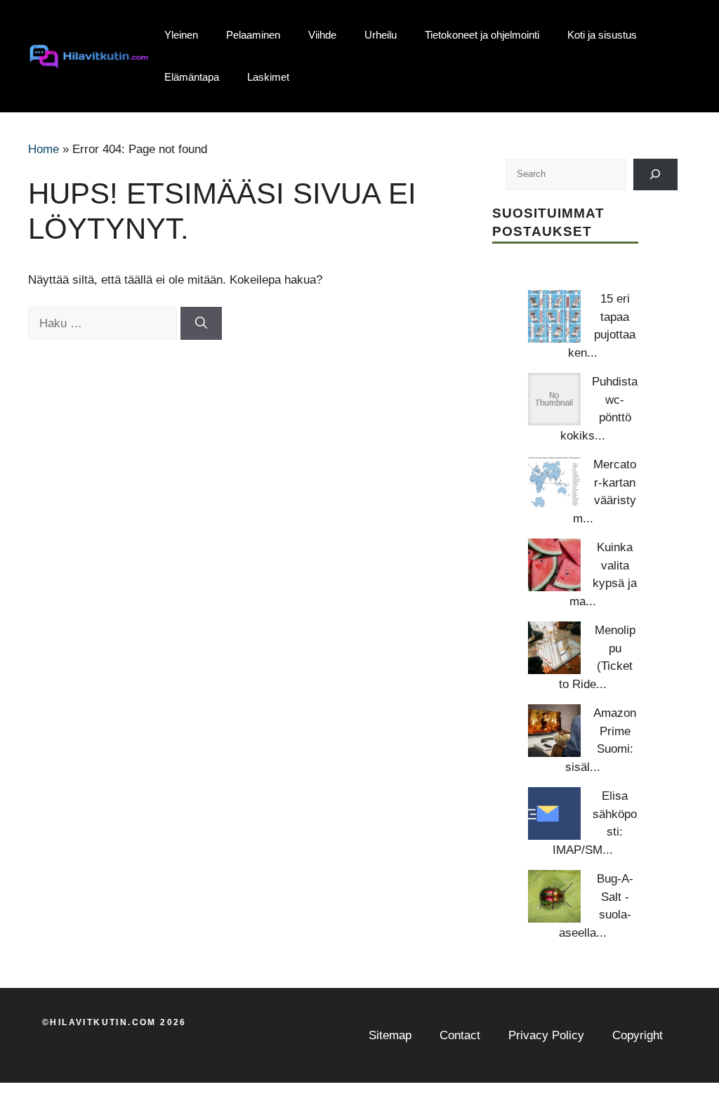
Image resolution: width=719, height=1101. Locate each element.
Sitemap (390, 1035)
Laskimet (268, 77)
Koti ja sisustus (602, 35)
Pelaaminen (253, 35)
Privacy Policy (546, 1035)
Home (43, 149)
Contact (460, 1035)
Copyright (637, 1035)
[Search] (655, 174)
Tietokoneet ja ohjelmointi (482, 35)
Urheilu (380, 35)
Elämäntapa (191, 77)
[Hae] (201, 324)
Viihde (322, 35)
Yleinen (181, 35)
